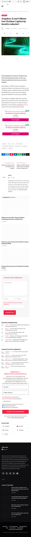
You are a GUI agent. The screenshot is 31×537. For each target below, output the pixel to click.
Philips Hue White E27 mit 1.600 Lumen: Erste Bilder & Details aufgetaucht (23, 166)
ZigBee (10, 148)
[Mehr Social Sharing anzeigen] (28, 33)
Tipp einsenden (13, 526)
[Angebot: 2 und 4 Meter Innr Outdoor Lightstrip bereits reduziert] (15, 46)
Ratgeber (25, 146)
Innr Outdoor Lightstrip (7, 146)
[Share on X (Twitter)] (11, 33)
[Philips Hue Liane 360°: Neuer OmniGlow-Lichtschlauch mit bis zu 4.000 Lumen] (15, 208)
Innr (13, 143)
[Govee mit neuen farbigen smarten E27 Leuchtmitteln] (6, 507)
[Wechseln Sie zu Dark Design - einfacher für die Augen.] (21, 1)
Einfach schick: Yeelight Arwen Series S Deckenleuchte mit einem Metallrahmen (19, 489)
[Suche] (18, 1)
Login (27, 1)
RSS (7, 528)
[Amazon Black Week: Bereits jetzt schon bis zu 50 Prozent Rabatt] (6, 499)
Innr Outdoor (19, 143)
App (9, 143)
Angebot (4, 143)
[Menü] (2, 6)
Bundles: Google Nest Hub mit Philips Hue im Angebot (8, 166)
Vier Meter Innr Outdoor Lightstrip (15, 127)
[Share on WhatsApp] (23, 33)
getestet (25, 105)
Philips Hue (18, 146)
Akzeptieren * (7, 401)
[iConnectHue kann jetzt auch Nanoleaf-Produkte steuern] (15, 256)
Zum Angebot (15, 119)
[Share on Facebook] (4, 33)
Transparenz (23, 526)
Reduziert (4, 148)
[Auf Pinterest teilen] (17, 33)
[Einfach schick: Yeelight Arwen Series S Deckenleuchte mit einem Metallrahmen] (6, 489)
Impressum (20, 528)
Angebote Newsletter (9, 405)
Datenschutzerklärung (18, 417)
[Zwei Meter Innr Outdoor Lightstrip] (15, 111)
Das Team (12, 528)
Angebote (14, 11)
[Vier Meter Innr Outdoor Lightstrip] (15, 126)
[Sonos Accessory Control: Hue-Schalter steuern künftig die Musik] (15, 232)
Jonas (8, 28)
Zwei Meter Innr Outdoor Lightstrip (15, 113)
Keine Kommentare (23, 28)
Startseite (9, 11)
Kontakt (5, 526)
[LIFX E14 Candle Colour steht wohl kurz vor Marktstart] (6, 515)
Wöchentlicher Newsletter (10, 407)
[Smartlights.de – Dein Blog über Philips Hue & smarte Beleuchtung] (15, 6)
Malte (7, 328)
